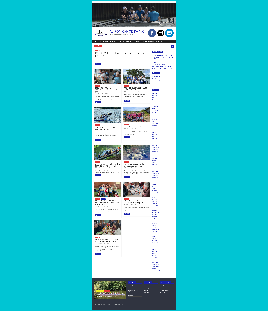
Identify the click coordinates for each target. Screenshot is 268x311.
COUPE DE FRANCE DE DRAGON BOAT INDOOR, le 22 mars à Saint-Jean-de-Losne (107, 203)
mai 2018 (154, 238)
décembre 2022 (155, 173)
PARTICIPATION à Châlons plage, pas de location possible (120, 54)
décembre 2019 (155, 208)
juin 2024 (154, 136)
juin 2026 (154, 97)
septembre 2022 (156, 179)
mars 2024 (154, 140)
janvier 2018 (155, 242)
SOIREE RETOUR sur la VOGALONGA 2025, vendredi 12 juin (106, 90)
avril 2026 (154, 102)
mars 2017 (154, 257)
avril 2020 (154, 199)
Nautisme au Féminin (133, 288)
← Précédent (98, 260)
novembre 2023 (155, 149)
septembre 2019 (156, 212)
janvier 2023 (155, 171)
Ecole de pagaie (114, 41)
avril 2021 (154, 197)
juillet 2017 (154, 251)
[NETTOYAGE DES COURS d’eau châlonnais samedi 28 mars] (136, 145)
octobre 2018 (155, 227)
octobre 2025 (155, 110)
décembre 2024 (155, 125)
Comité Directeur (164, 285)
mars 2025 (154, 121)
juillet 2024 (154, 134)
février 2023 (155, 169)
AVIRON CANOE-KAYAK (127, 31)
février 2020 (155, 203)
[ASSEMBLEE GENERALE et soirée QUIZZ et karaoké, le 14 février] (107, 221)
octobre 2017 (155, 244)
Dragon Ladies (147, 294)
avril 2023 (154, 164)
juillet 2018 (154, 234)
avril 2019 (154, 223)
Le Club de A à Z (156, 80)
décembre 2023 (155, 147)
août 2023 (154, 156)
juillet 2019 (154, 216)
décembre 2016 (155, 264)
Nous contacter (160, 41)
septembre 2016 (156, 270)
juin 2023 (154, 160)
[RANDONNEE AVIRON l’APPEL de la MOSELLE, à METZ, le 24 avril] (107, 145)
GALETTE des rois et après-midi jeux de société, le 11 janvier (135, 202)
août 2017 (154, 249)
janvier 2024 (155, 145)
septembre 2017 (156, 247)
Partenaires (151, 41)
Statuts (161, 288)
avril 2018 (154, 240)
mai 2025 (154, 117)
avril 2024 (154, 138)
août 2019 (154, 214)
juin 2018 (154, 236)
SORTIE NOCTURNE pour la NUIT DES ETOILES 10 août (109, 294)
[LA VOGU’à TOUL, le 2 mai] (136, 108)
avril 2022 (154, 186)
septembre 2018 (156, 229)
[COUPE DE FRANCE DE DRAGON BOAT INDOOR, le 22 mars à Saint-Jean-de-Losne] (107, 182)
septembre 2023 (156, 153)
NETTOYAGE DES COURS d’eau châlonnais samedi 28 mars (135, 165)
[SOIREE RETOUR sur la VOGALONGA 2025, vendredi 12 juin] (107, 69)
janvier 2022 (155, 188)
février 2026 (155, 106)
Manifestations (155, 83)
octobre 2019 (155, 210)
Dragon (141, 91)
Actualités (98, 50)
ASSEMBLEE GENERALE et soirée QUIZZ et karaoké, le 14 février (106, 240)
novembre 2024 (155, 127)
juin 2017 (154, 253)
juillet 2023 (154, 158)
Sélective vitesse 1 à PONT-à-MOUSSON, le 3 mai (105, 128)
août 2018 (154, 231)
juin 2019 (154, 218)
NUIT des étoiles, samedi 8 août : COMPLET (162, 55)
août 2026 (154, 93)
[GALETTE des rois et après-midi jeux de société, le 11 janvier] (136, 182)
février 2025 (155, 123)
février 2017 (155, 260)
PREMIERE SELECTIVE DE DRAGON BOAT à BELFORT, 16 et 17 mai (136, 89)
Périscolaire (146, 290)
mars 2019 (154, 225)
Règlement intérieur (164, 290)
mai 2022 (154, 184)
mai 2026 (154, 99)
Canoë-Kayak (147, 288)
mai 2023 (154, 162)
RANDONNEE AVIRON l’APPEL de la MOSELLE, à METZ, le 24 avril (107, 165)
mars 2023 (154, 166)
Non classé (103, 198)
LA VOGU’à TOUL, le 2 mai (133, 126)
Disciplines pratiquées (126, 41)
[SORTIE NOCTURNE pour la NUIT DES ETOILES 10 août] (110, 281)
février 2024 (155, 143)
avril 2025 (154, 119)
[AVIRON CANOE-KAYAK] (95, 41)
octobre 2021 (155, 192)
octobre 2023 (155, 151)
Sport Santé (146, 292)
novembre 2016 (155, 266)
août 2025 (154, 112)
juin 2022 (154, 182)
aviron (112, 167)
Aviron (145, 285)
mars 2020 (154, 201)
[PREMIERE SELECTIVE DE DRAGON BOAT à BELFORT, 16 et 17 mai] (136, 69)
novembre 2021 (155, 190)
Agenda (145, 41)
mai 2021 (154, 195)
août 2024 (154, 132)
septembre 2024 (156, 130)
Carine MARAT (106, 57)
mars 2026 (154, 104)
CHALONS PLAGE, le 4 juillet (158, 64)
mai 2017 (154, 255)
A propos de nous (103, 41)
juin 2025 (154, 114)
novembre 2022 (155, 175)
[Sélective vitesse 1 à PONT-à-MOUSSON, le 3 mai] (107, 108)
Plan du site (162, 292)
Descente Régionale (132, 285)
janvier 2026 (155, 108)
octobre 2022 (155, 177)
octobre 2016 (155, 268)
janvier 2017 (155, 262)
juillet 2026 (154, 95)
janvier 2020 (155, 205)
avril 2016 (154, 273)
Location (137, 41)
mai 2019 (154, 221)
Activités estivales (156, 76)
